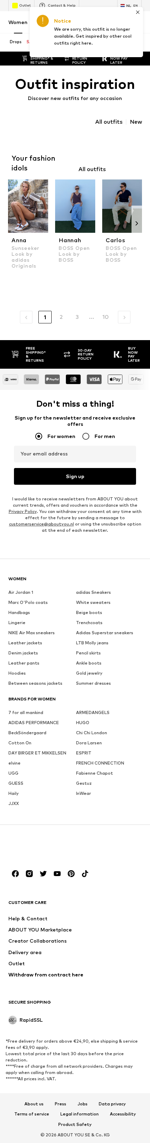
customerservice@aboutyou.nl (41, 524)
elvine (14, 763)
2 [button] (61, 317)
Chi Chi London (91, 732)
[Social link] (15, 873)
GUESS (15, 783)
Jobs (82, 1104)
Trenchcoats (89, 622)
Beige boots (89, 612)
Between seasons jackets (35, 683)
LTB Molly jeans (92, 642)
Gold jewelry (89, 673)
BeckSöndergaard (27, 732)
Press (60, 1104)
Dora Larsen (89, 742)
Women (18, 22)
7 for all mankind (25, 712)
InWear (83, 793)
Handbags (19, 612)
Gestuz (84, 783)
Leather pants (23, 663)
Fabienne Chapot (94, 773)
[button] (26, 317)
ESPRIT (83, 752)
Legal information (79, 1114)
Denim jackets (23, 652)
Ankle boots (89, 663)
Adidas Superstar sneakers (104, 632)
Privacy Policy (23, 511)
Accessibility (123, 1114)
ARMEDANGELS (93, 712)
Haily (13, 793)
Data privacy (112, 1104)
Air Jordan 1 (20, 592)
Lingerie (16, 622)
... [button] (91, 317)
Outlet (25, 5)
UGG (13, 773)
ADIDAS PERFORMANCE (33, 722)
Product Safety (75, 1124)
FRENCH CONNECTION (100, 763)
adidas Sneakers (93, 592)
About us (34, 1104)
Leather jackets (25, 642)
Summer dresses (93, 683)
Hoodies (17, 673)
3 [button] (77, 317)
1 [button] (45, 317)
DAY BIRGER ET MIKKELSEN (37, 752)
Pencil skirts (88, 652)
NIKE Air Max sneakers (31, 632)
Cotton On (19, 742)
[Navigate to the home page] (46, 847)
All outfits (108, 122)
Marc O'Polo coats (28, 602)
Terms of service (31, 1114)
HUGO (82, 722)
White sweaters (93, 602)
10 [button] (105, 317)
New (136, 122)
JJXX (13, 803)
